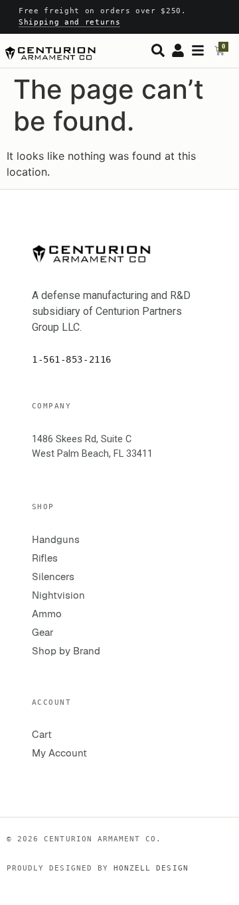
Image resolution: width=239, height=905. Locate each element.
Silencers (53, 576)
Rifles (45, 558)
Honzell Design (151, 868)
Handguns (56, 539)
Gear (43, 632)
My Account (59, 753)
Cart (42, 734)
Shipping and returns (69, 22)
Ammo (47, 613)
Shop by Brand (66, 650)
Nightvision (58, 595)
